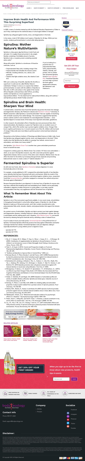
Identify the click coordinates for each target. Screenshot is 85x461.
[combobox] (38, 2)
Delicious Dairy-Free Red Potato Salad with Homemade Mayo (50, 340)
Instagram (74, 414)
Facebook (74, 409)
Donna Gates (18, 25)
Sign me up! (71, 86)
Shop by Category (53, 8)
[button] (80, 47)
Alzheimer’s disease (44, 112)
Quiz (77, 8)
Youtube (73, 428)
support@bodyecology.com (15, 421)
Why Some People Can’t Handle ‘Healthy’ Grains (30, 339)
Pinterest (73, 419)
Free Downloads (68, 8)
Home (4, 13)
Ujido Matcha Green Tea (19, 145)
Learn (28, 8)
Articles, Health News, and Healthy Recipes (19, 13)
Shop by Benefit (39, 8)
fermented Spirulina (16, 178)
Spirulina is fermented (29, 167)
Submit (74, 379)
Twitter (73, 423)
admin (10, 26)
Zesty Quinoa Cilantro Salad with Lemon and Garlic (12, 339)
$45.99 (71, 55)
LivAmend (71, 54)
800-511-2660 (11, 416)
